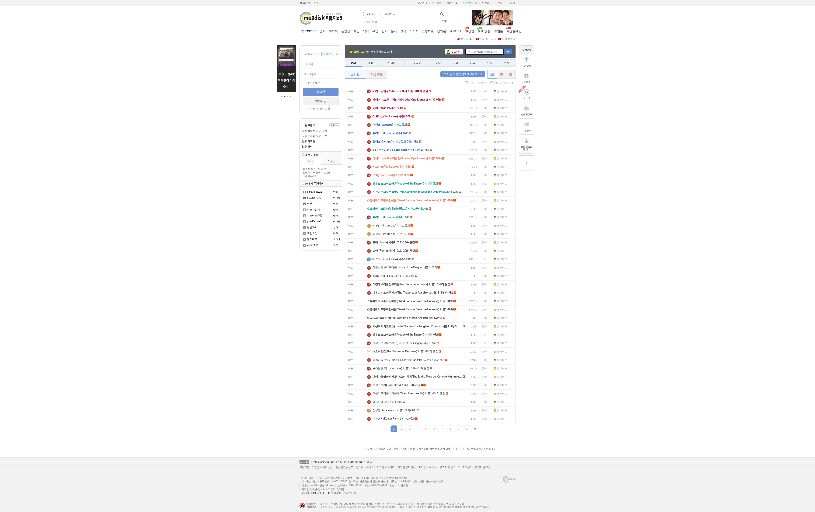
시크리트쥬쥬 (314, 215)
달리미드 (312, 239)
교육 (455, 63)
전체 (353, 62)
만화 (506, 63)
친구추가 (334, 125)
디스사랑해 (313, 209)
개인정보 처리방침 (322, 467)
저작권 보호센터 (386, 467)
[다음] (474, 428)
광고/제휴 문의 (448, 467)
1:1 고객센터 (465, 467)
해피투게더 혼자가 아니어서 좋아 (414, 21)
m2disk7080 (314, 197)
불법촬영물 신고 (344, 467)
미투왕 (311, 203)
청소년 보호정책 (365, 467)
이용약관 (304, 467)
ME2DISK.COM (321, 493)
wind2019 (313, 245)
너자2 (381, 21)
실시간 (355, 74)
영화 (370, 63)
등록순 (310, 161)
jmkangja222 (314, 191)
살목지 (390, 21)
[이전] (385, 428)
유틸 (489, 63)
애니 (438, 63)
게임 (472, 63)
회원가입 (321, 101)
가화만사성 (370, 21)
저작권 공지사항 (407, 467)
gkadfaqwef (313, 221)
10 (466, 428)
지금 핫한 (376, 74)
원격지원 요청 (482, 467)
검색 (508, 51)
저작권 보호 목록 (427, 467)
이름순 (331, 161)
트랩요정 (312, 233)
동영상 (417, 63)
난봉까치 (312, 227)
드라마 (392, 63)
